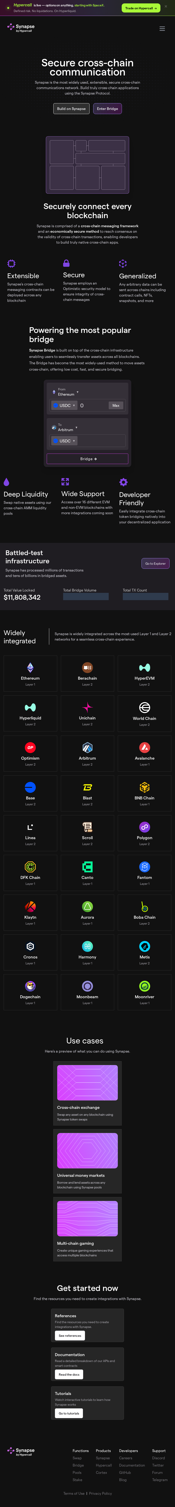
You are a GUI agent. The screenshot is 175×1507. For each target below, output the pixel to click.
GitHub (125, 1472)
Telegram (160, 1479)
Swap (77, 1458)
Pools (77, 1472)
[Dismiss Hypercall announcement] (166, 6)
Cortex (101, 1472)
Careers (125, 1458)
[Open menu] (162, 28)
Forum (157, 1472)
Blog (123, 1479)
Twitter (158, 1465)
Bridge (86, 459)
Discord (158, 1458)
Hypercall (104, 1465)
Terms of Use (74, 1493)
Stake (77, 1479)
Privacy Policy (100, 1493)
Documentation (132, 1465)
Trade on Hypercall (141, 8)
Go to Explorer (155, 563)
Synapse (103, 1458)
